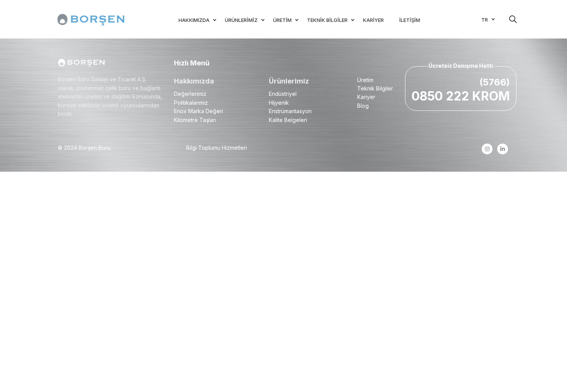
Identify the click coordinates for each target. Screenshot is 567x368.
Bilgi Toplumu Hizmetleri (216, 147)
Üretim (365, 80)
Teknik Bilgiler (375, 88)
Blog (363, 105)
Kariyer (366, 97)
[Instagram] (487, 149)
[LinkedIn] (502, 149)
